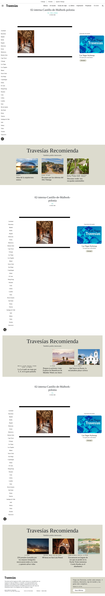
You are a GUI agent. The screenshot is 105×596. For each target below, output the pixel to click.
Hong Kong (4, 88)
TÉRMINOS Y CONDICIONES (41, 590)
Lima (2, 95)
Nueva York (4, 73)
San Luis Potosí (57, 555)
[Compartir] (2, 138)
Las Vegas (3, 64)
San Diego (3, 76)
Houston (3, 91)
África (68, 175)
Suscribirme (79, 590)
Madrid (2, 36)
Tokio (2, 128)
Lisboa (2, 98)
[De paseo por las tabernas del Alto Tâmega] (52, 166)
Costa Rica (83, 175)
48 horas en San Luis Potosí (52, 557)
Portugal (48, 175)
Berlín (2, 39)
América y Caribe (75, 175)
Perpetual (88, 5)
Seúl (2, 122)
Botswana (3, 46)
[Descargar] (91, 44)
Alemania (18, 175)
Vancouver (3, 134)
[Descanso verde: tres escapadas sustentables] (78, 166)
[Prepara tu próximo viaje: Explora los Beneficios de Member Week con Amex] (52, 357)
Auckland (3, 30)
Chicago (3, 61)
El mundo (53, 5)
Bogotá (2, 43)
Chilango (43, 1)
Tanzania (83, 176)
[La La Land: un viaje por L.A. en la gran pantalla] (27, 357)
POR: (52, 203)
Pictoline (50, 1)
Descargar (83, 60)
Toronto (3, 131)
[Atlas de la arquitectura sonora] (27, 166)
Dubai (2, 82)
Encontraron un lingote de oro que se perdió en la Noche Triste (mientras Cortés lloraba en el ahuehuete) (78, 562)
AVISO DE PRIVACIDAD (28, 590)
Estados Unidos (76, 176)
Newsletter (96, 5)
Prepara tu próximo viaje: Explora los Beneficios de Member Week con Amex (52, 370)
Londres (3, 101)
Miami (2, 70)
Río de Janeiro (4, 107)
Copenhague (4, 79)
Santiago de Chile (5, 119)
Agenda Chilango (60, 1)
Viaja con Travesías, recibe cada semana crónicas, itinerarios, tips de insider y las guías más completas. (87, 582)
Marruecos (3, 52)
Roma (2, 113)
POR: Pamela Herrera (52, 13)
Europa (43, 175)
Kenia (2, 49)
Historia (80, 555)
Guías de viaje (62, 5)
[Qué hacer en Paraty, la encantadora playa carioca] (78, 357)
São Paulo (3, 110)
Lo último (71, 5)
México (45, 5)
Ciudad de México (72, 555)
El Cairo (3, 85)
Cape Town (4, 58)
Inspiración (79, 5)
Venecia (3, 116)
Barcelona (3, 33)
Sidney (2, 125)
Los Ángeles (4, 67)
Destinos (69, 176)
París (2, 104)
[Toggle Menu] (2, 5)
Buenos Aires (4, 55)
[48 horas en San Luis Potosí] (52, 546)
